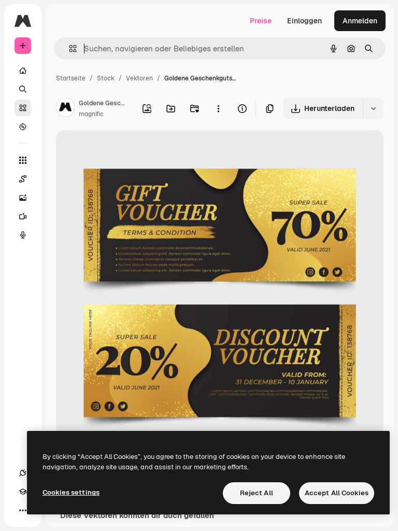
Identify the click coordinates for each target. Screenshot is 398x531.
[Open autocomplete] (68, 48)
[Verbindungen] (23, 473)
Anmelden (360, 20)
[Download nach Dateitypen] (373, 108)
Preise (261, 20)
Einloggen (304, 20)
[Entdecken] (23, 126)
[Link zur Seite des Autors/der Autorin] (65, 109)
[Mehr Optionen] (218, 108)
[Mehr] (23, 510)
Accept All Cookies (336, 492)
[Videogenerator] (23, 216)
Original (122, 150)
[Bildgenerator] (23, 197)
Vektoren (139, 78)
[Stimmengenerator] (23, 235)
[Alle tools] (23, 160)
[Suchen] (23, 89)
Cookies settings (71, 492)
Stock (106, 78)
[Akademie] (23, 491)
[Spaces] (23, 179)
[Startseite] (23, 70)
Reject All (256, 492)
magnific (91, 114)
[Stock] (23, 108)
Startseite (71, 78)
